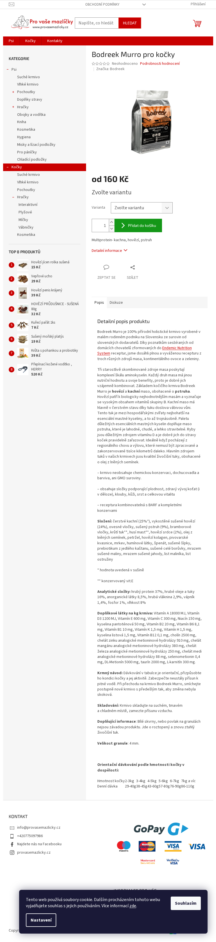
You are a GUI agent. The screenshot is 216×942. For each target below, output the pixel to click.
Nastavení (41, 920)
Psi (14, 69)
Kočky (17, 167)
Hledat (130, 22)
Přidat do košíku (142, 225)
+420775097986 (30, 836)
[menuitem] (11, 40)
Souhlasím (186, 903)
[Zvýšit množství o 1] (111, 222)
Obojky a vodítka (31, 115)
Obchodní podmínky (102, 4)
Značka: (110, 69)
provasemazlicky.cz (34, 852)
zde (132, 906)
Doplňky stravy (29, 99)
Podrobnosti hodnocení (160, 63)
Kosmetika (26, 129)
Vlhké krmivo (28, 84)
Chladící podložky (32, 159)
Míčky (23, 220)
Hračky (23, 107)
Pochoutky (26, 92)
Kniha (21, 122)
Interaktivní (28, 205)
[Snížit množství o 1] (111, 228)
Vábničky (26, 227)
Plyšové (25, 212)
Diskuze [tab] (116, 302)
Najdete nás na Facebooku (39, 844)
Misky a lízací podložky (36, 145)
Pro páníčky (27, 152)
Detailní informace (107, 251)
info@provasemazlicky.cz (38, 827)
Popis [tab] (99, 302)
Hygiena (24, 137)
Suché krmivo (28, 77)
